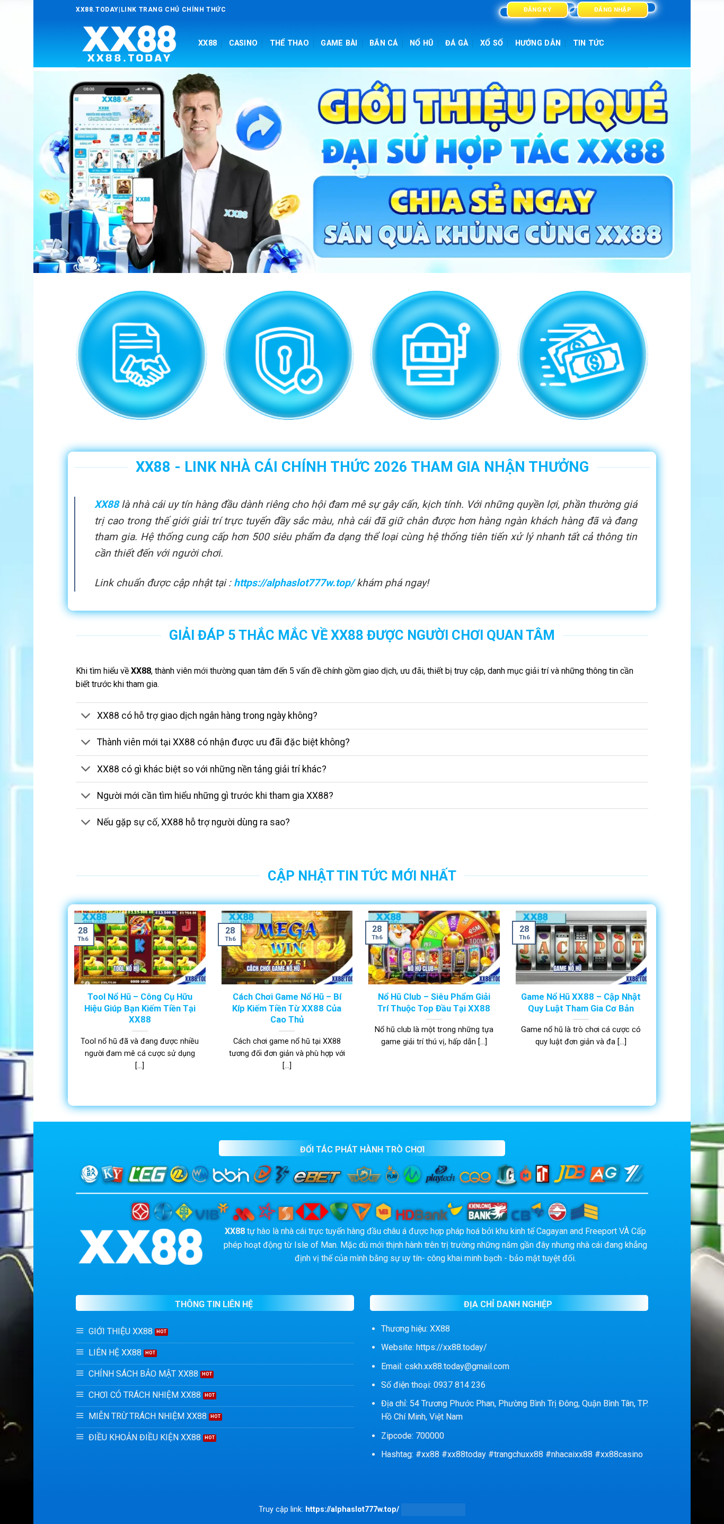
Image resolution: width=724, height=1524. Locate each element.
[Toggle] (86, 717)
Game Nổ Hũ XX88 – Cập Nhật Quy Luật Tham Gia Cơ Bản (581, 1003)
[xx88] (129, 43)
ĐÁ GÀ (456, 43)
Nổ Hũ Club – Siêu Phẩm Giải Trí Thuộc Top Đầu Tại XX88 (433, 1003)
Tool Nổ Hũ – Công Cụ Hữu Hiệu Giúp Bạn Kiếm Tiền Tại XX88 (140, 1008)
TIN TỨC (589, 43)
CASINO (243, 43)
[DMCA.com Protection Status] (433, 1509)
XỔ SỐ (491, 43)
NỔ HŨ (421, 43)
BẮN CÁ (383, 43)
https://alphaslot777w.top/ (294, 583)
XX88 (207, 43)
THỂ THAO (289, 43)
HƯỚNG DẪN (538, 43)
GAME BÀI (339, 43)
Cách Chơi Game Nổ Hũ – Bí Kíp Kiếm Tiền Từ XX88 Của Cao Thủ (286, 1008)
